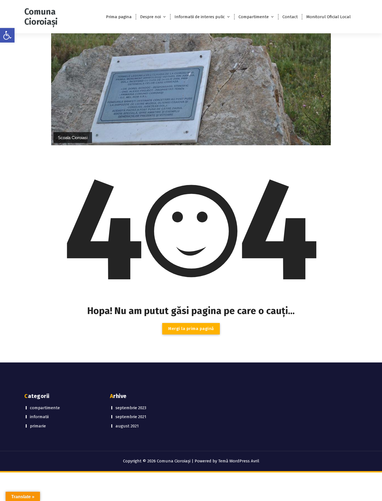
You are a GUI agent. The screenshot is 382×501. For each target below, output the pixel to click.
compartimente (45, 407)
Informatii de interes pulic (200, 16)
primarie (38, 426)
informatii (39, 416)
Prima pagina (119, 16)
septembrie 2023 (130, 407)
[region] (191, 89)
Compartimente (254, 16)
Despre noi (150, 16)
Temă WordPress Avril (238, 460)
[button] (7, 35)
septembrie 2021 (130, 416)
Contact (290, 16)
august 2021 (127, 426)
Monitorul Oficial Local (328, 16)
